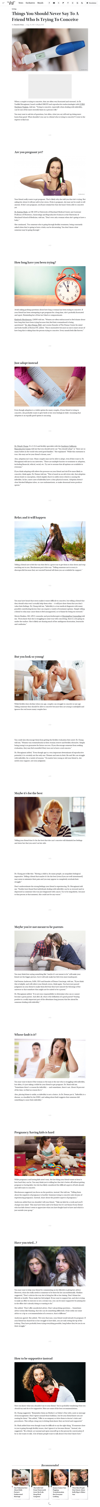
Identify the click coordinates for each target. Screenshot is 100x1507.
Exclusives (30, 3)
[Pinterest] (68, 2)
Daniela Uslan (19, 25)
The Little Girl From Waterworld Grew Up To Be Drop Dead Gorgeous (39, 1492)
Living (14, 9)
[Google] (77, 2)
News (21, 3)
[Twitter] (58, 2)
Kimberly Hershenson (23, 320)
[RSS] (82, 2)
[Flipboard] (63, 2)
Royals (40, 3)
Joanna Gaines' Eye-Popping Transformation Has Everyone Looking (60, 1492)
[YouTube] (53, 2)
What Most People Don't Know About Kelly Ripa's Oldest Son (78, 1491)
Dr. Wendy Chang (21, 446)
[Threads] (72, 2)
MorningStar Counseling (71, 616)
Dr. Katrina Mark (20, 212)
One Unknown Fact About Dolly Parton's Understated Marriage (20, 1492)
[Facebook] (49, 2)
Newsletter (92, 3)
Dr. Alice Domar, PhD (33, 325)
